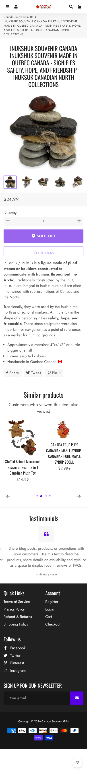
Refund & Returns (18, 616)
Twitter (15, 655)
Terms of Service (17, 601)
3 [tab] (46, 496)
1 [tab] (37, 496)
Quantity (10, 213)
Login (49, 609)
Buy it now (44, 253)
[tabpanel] (23, 450)
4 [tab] (50, 496)
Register (51, 601)
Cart (48, 616)
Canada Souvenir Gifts (18, 17)
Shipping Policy (16, 624)
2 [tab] (41, 496)
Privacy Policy (14, 609)
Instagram (17, 670)
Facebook (17, 648)
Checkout (52, 624)
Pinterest (16, 663)
